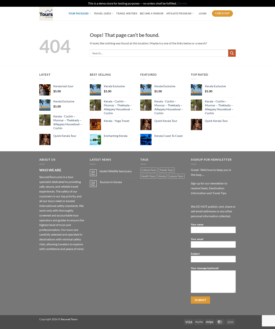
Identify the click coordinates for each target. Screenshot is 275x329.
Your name (197, 224)
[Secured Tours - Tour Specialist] (51, 13)
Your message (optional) (205, 268)
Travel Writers (126, 13)
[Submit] (232, 53)
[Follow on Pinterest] (70, 258)
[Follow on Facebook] (43, 258)
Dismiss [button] (182, 3)
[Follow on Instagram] (49, 258)
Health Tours (148, 176)
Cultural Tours (149, 170)
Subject (195, 253)
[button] (202, 13)
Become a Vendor (152, 13)
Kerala (162, 176)
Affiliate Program (178, 13)
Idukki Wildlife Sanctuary (116, 171)
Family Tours (167, 170)
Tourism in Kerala (111, 182)
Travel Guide (102, 13)
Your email (197, 239)
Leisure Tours (176, 176)
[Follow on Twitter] (56, 258)
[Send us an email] (63, 258)
